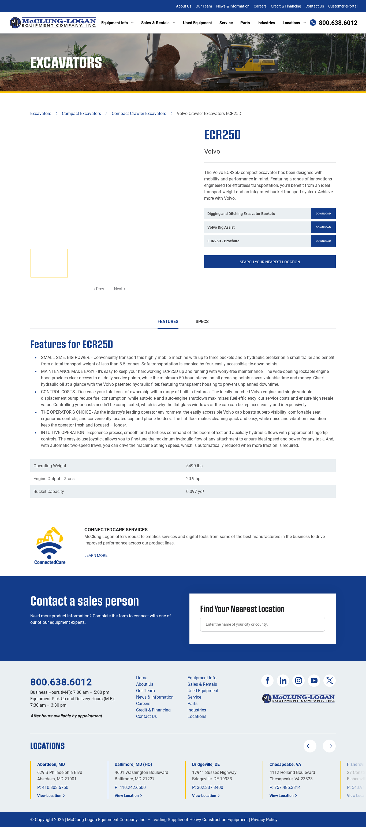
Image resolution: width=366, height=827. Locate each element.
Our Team (204, 6)
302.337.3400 (210, 787)
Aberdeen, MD (51, 764)
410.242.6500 (132, 787)
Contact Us (314, 6)
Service (226, 22)
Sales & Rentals (155, 22)
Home (141, 677)
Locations (291, 22)
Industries (266, 22)
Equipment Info (114, 22)
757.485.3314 (287, 787)
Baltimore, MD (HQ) (133, 764)
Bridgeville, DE (206, 764)
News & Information (232, 6)
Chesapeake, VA (285, 764)
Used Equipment (197, 22)
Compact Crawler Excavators (139, 113)
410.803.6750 (55, 787)
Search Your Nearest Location (270, 261)
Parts (245, 22)
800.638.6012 (61, 681)
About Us (183, 6)
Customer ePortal (342, 6)
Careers (260, 6)
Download (323, 213)
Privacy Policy (264, 819)
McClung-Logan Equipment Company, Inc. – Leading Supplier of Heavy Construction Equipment (157, 819)
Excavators (40, 113)
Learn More (95, 555)
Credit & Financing (286, 6)
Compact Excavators (81, 113)
